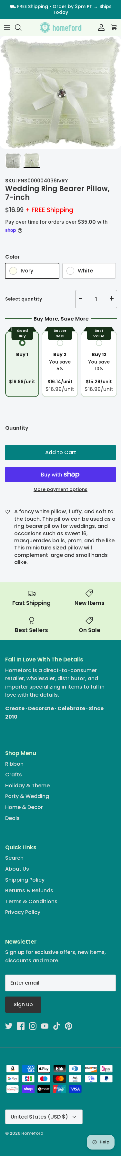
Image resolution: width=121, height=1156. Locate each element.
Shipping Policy (25, 880)
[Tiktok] (56, 1026)
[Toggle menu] (7, 27)
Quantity (16, 428)
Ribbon (14, 764)
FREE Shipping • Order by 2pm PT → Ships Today (64, 9)
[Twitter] (9, 1026)
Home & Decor (24, 807)
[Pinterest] (68, 1026)
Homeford (32, 1133)
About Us (17, 869)
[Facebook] (21, 1026)
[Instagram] (32, 1026)
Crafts (13, 774)
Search (14, 858)
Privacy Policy (22, 912)
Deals (12, 818)
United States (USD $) (39, 1116)
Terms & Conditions (31, 901)
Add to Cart (60, 452)
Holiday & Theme (27, 785)
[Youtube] (44, 1026)
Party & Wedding (27, 796)
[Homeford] (61, 27)
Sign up (23, 1004)
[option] (60, 92)
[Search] (21, 27)
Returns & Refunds (29, 890)
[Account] (100, 27)
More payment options (60, 489)
